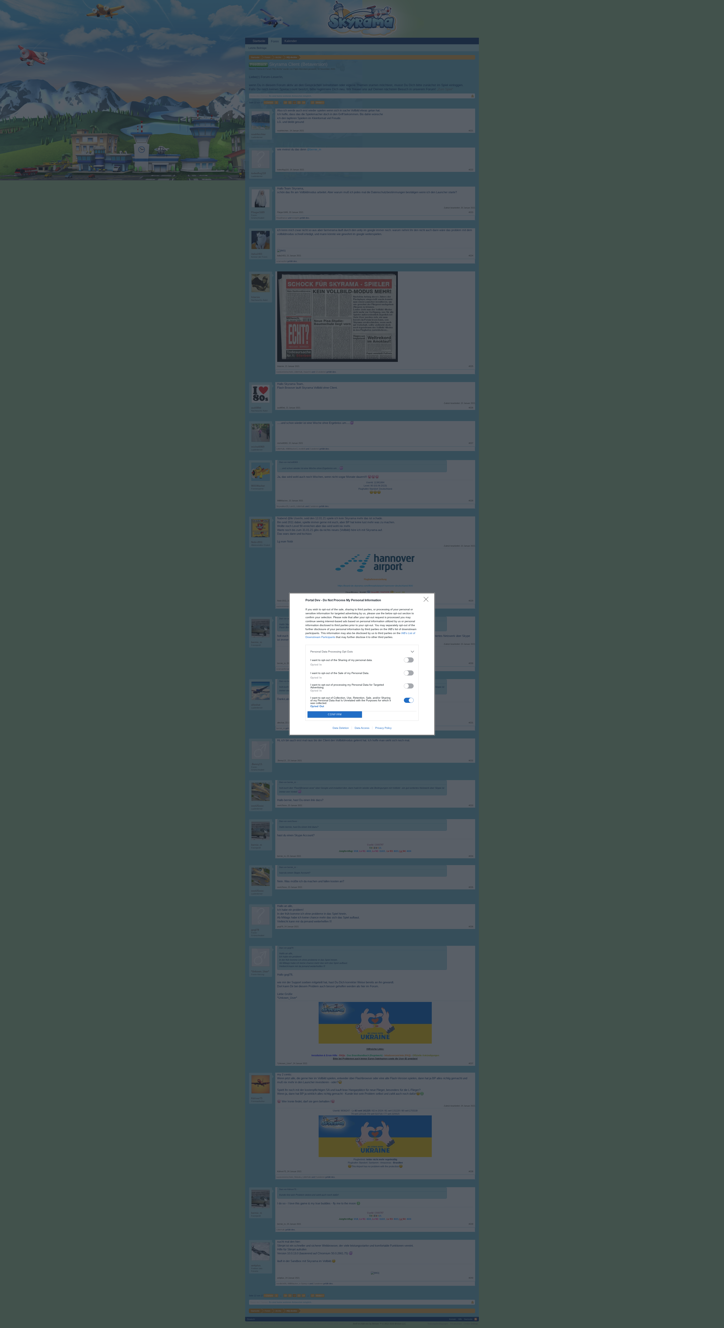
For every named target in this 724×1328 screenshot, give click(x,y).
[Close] (427, 600)
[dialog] (362, 664)
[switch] (409, 659)
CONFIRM (335, 714)
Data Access (362, 727)
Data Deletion (341, 727)
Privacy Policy (383, 727)
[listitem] (362, 652)
